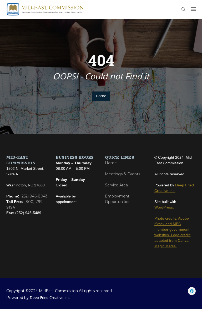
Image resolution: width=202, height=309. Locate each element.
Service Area (116, 185)
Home (101, 95)
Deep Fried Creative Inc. (50, 297)
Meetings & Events (122, 174)
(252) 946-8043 (34, 196)
